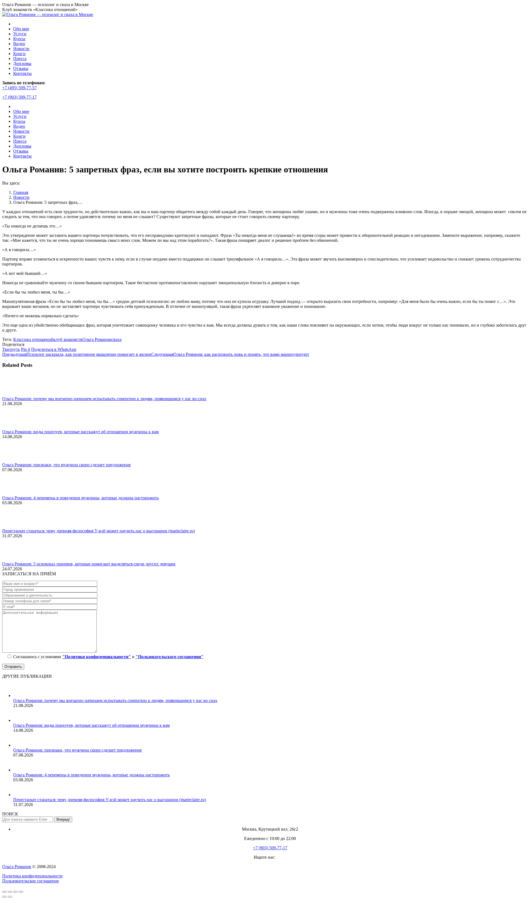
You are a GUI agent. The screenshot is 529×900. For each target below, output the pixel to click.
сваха (116, 339)
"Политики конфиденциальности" (96, 656)
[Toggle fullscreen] (15, 892)
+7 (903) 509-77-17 (19, 97)
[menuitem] (21, 28)
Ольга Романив (96, 339)
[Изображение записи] (17, 393)
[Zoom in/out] (21, 892)
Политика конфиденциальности (32, 876)
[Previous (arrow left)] (4, 897)
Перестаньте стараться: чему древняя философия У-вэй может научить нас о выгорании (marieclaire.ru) (98, 530)
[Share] (10, 892)
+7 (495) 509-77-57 (19, 87)
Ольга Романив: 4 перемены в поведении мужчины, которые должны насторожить (80, 497)
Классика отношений (33, 339)
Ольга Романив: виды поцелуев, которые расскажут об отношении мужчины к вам (80, 431)
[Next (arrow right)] (10, 897)
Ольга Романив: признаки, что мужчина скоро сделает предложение (66, 464)
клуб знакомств (67, 339)
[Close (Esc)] (4, 892)
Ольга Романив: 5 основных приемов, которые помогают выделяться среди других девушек (89, 564)
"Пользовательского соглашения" (170, 656)
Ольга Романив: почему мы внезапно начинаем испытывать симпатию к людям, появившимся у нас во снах (104, 398)
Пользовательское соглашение (30, 881)
